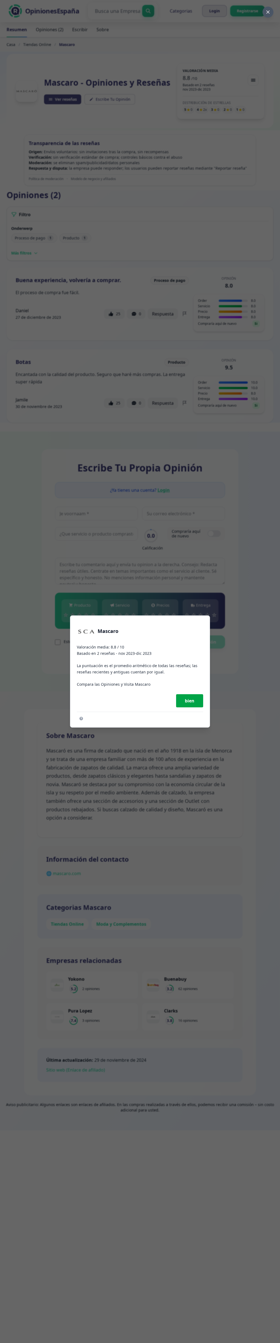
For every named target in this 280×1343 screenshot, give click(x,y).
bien (189, 701)
